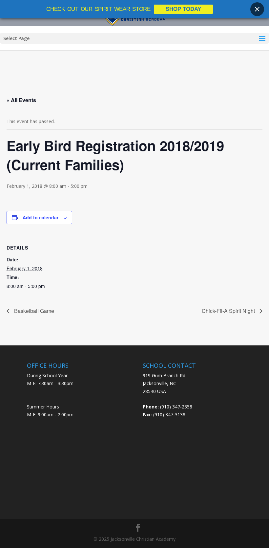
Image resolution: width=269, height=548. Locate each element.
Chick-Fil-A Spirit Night (229, 311)
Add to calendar (40, 217)
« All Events (21, 100)
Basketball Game (33, 311)
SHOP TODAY (183, 9)
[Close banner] (257, 9)
